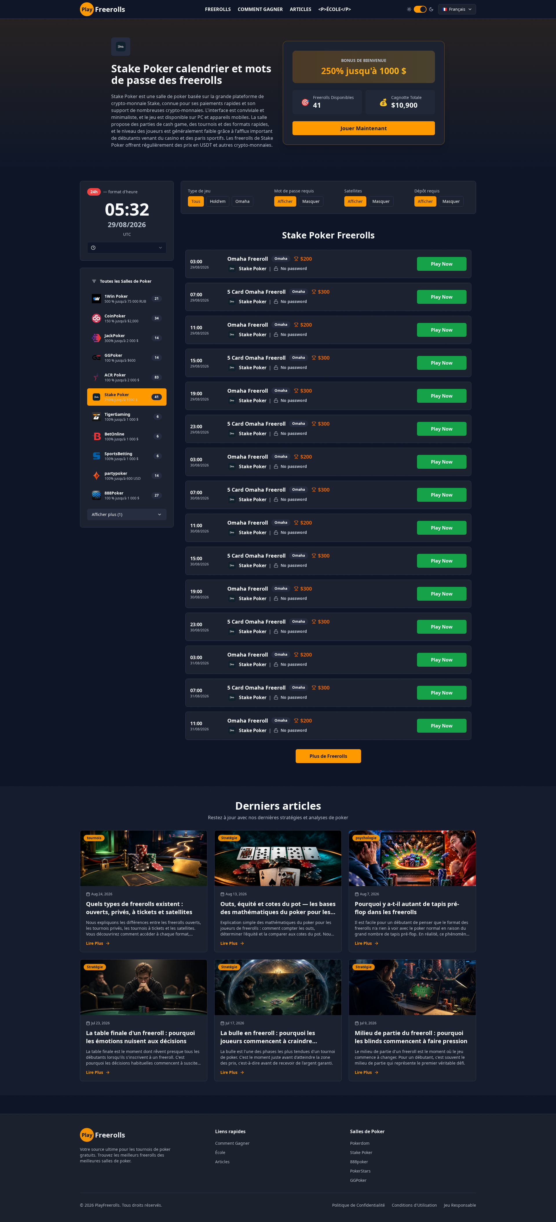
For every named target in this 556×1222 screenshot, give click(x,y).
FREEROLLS (218, 9)
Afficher (285, 201)
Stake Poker (361, 1152)
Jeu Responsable (460, 1205)
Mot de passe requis (294, 191)
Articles (222, 1161)
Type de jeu (199, 191)
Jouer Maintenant (364, 128)
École (220, 1152)
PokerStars (360, 1171)
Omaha (242, 201)
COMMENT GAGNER (260, 9)
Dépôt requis (427, 191)
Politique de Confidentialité (358, 1205)
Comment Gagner (232, 1143)
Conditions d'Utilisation (414, 1205)
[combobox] (127, 247)
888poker (359, 1161)
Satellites (353, 191)
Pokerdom (360, 1143)
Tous (195, 201)
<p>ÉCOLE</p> (334, 9)
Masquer (311, 201)
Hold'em (218, 201)
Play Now (442, 264)
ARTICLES (300, 9)
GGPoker (358, 1180)
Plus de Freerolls (328, 756)
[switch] (420, 9)
